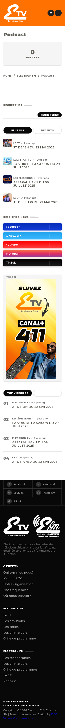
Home (7, 75)
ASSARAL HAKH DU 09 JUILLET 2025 (31, 184)
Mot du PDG (12, 578)
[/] (51, 13)
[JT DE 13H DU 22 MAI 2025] (7, 143)
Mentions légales (15, 701)
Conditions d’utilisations (21, 705)
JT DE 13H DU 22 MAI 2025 (33, 147)
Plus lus (17, 130)
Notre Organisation (18, 584)
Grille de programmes (20, 669)
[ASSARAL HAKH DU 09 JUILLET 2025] (7, 179)
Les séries (10, 627)
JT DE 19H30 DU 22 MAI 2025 (35, 202)
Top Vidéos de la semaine (17, 394)
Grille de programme (19, 638)
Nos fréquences (15, 590)
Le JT (16, 143)
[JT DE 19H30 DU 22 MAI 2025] (7, 197)
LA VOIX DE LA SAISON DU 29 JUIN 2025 (36, 165)
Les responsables (16, 658)
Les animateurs (15, 633)
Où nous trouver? (17, 596)
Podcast (9, 681)
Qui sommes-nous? (18, 572)
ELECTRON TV (22, 159)
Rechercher (49, 114)
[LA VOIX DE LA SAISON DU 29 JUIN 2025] (7, 161)
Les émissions (23, 178)
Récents (47, 130)
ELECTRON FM (26, 75)
